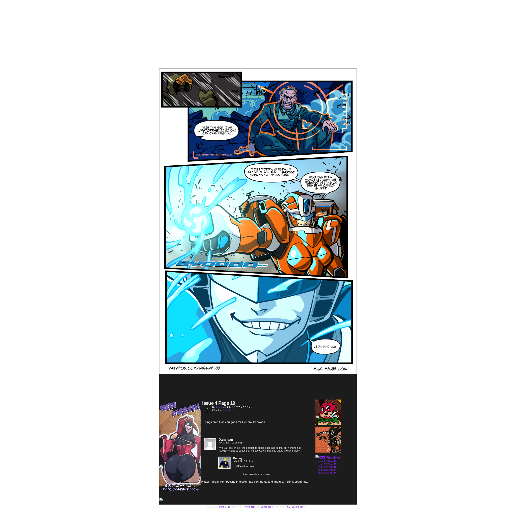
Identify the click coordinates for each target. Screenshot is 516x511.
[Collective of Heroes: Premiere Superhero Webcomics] (180, 500)
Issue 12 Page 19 (327, 464)
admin (219, 407)
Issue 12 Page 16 (327, 472)
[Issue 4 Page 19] (258, 373)
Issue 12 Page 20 (327, 461)
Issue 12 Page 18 (327, 467)
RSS (288, 507)
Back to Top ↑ (298, 507)
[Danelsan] (210, 444)
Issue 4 (226, 410)
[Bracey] (224, 463)
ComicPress (267, 507)
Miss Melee (333, 457)
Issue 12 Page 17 (327, 469)
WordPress (250, 507)
